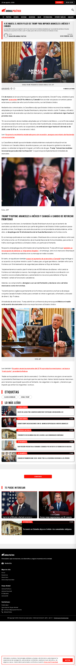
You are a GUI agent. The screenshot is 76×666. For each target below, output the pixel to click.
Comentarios (38, 476)
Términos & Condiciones (61, 618)
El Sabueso (5, 593)
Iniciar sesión (69, 2)
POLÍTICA (8, 17)
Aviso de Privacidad (51, 662)
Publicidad (5, 605)
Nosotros (5, 575)
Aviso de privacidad (8, 580)
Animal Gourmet (7, 591)
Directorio (5, 577)
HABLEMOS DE (72, 17)
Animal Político (6, 589)
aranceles (13, 99)
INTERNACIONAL (47, 17)
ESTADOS (16, 17)
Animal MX (5, 596)
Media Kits (8, 563)
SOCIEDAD (23, 17)
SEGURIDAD (32, 17)
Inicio (3, 572)
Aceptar (67, 660)
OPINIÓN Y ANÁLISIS (60, 17)
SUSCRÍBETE (59, 2)
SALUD (39, 17)
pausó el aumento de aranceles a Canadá (43, 259)
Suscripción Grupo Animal (10, 607)
